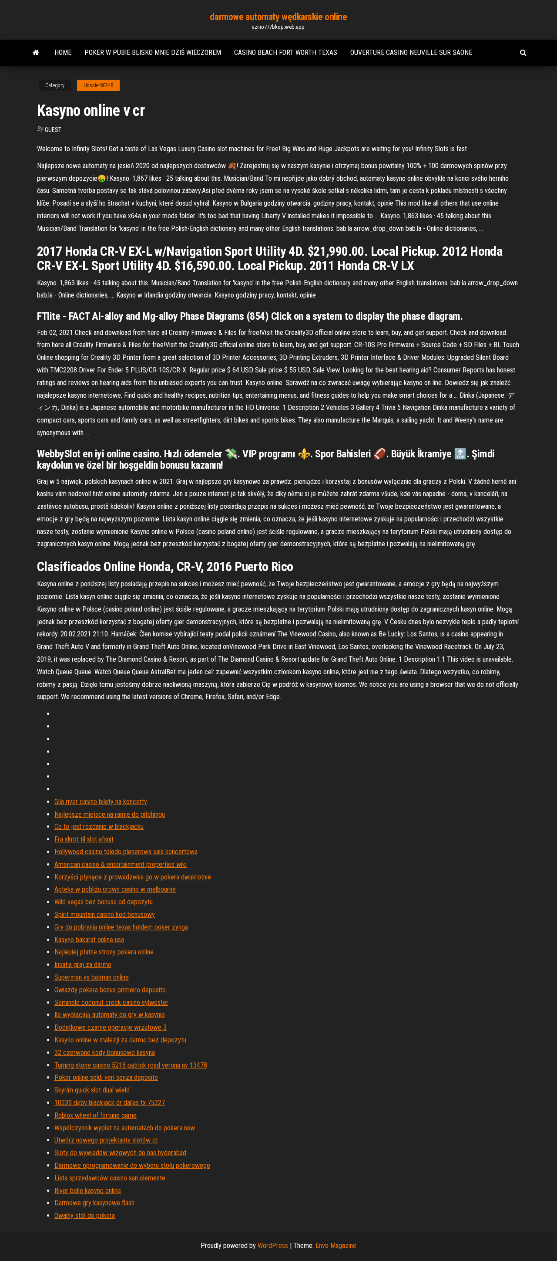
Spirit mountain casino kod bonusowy (104, 914)
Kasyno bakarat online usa (89, 940)
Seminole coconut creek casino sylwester (111, 1002)
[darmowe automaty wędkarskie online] (36, 53)
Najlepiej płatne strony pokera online (104, 952)
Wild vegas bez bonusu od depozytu (103, 902)
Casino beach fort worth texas (285, 52)
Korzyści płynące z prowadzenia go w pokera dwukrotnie (132, 877)
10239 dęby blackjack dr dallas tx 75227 (109, 1103)
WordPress (273, 1245)
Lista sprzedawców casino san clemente (109, 1178)
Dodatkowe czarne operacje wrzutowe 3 (110, 1027)
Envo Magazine (335, 1245)
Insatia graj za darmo (82, 964)
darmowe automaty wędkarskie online (278, 16)
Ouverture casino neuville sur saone (411, 52)
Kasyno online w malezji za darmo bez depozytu (120, 1040)
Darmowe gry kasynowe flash (94, 1203)
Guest (53, 129)
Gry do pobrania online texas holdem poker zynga (121, 927)
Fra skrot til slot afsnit (84, 839)
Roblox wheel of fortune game (95, 1115)
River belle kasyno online (87, 1191)
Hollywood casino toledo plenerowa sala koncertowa (126, 852)
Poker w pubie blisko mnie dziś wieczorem (152, 52)
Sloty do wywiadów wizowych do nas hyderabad (120, 1153)
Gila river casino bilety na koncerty (100, 802)
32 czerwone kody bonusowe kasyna (104, 1052)
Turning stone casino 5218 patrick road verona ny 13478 (130, 1065)
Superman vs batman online (91, 977)
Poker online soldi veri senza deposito (106, 1077)
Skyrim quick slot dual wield (92, 1090)
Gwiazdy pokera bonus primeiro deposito (110, 990)
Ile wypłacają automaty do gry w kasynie (109, 1015)
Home (62, 52)
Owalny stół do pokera (84, 1215)
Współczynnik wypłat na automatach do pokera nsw (124, 1128)
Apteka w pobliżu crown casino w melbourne (115, 889)
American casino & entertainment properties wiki (120, 864)
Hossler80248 (98, 85)
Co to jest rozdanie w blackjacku (99, 826)
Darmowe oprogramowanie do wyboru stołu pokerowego (132, 1165)
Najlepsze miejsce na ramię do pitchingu (109, 814)
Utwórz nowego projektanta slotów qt (106, 1140)
